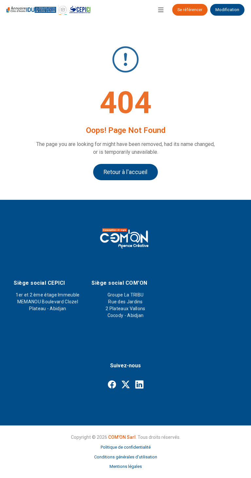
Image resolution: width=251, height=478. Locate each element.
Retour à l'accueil (125, 172)
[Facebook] (112, 384)
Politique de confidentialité (126, 447)
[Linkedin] (139, 384)
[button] (160, 9)
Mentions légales (125, 466)
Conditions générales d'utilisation (125, 456)
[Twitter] (125, 384)
